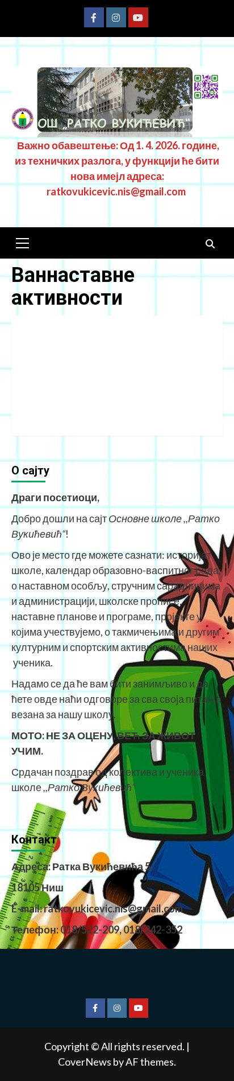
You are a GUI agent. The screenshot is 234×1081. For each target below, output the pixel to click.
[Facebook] (94, 17)
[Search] (210, 244)
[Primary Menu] (22, 241)
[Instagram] (116, 17)
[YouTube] (138, 17)
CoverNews (84, 1061)
